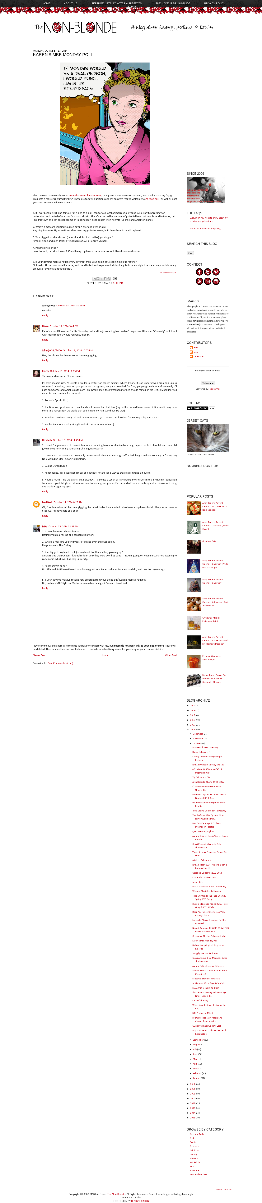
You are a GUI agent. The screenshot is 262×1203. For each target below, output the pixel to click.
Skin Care (194, 1170)
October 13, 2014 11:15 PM (65, 371)
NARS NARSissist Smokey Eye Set (208, 765)
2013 (192, 1084)
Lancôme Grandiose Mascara (206, 979)
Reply (45, 315)
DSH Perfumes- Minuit (203, 1013)
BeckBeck (47, 502)
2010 (192, 1099)
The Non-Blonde (116, 1194)
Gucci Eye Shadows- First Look (206, 1026)
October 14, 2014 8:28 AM (68, 502)
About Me (70, 3)
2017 (192, 715)
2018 (192, 710)
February (197, 1073)
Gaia (196, 348)
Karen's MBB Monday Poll (204, 941)
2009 (192, 1103)
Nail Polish (195, 1162)
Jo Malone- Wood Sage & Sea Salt (208, 983)
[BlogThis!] (98, 279)
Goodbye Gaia (209, 541)
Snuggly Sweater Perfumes (205, 953)
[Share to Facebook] (105, 279)
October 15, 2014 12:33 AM (63, 526)
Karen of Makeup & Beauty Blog (85, 195)
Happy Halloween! (201, 752)
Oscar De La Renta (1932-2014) (207, 873)
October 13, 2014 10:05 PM (78, 350)
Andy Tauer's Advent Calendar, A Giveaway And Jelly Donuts (215, 602)
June (195, 1054)
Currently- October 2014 (204, 877)
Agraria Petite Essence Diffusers (207, 966)
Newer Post (39, 655)
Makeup (194, 1158)
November (198, 739)
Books (192, 1138)
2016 (192, 720)
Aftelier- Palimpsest (201, 860)
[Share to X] (101, 279)
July (195, 1049)
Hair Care (194, 1150)
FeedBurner (214, 389)
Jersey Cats (197, 882)
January (197, 1078)
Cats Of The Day (200, 1001)
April (195, 1064)
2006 (192, 1118)
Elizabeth (47, 440)
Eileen (45, 326)
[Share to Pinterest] (109, 279)
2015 (192, 725)
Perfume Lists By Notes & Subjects (116, 3)
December (198, 734)
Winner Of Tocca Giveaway (205, 747)
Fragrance (194, 1146)
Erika (44, 526)
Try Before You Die (201, 777)
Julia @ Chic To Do (52, 350)
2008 (192, 1108)
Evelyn (45, 371)
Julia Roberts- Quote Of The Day (208, 782)
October (197, 743)
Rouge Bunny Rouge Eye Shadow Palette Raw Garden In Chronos (214, 678)
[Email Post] (114, 278)
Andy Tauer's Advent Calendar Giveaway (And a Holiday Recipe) (215, 564)
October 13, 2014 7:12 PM (70, 305)
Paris (192, 1166)
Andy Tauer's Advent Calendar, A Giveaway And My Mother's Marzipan (215, 640)
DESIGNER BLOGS (140, 1201)
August (196, 1045)
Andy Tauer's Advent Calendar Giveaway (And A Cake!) (215, 525)
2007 (192, 1113)
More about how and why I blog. (205, 229)
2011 (192, 1094)
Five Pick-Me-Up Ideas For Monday (209, 887)
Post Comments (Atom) (60, 663)
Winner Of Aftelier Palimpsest (207, 891)
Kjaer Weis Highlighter (203, 831)
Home (46, 3)
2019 (192, 706)
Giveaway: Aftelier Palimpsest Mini (209, 936)
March (196, 1069)
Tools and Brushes (198, 1174)
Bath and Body (197, 1134)
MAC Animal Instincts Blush (205, 988)
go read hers (152, 199)
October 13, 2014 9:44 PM (64, 326)
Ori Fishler (199, 356)
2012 (192, 1089)
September (198, 1040)
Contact (134, 7)
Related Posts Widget (168, 273)
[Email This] (94, 279)
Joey (196, 352)
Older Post (171, 655)
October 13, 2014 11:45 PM (68, 440)
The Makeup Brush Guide (173, 3)
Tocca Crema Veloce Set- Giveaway (209, 811)
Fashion (193, 1142)
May (195, 1059)
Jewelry (193, 1154)
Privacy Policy (214, 3)
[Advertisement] (208, 106)
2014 (192, 730)
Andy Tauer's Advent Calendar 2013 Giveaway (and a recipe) (214, 506)
